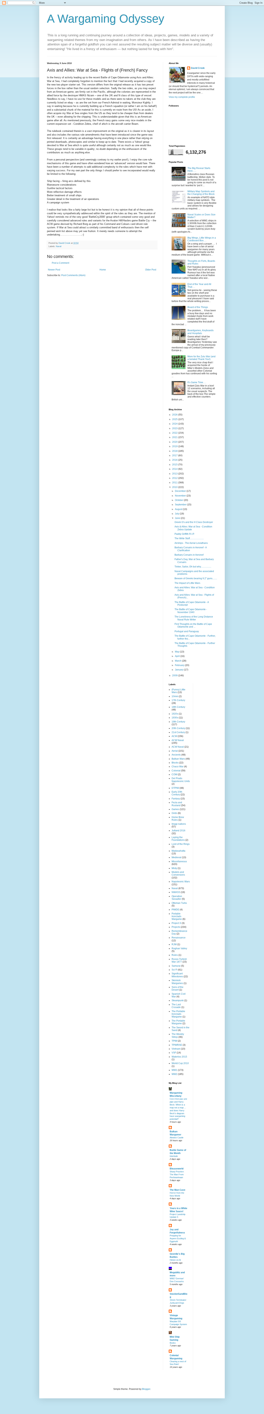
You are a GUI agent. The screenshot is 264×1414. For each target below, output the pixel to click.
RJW (174, 944)
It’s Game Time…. (196, 382)
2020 (175, 442)
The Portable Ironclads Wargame (178, 1014)
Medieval (176, 857)
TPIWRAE (177, 1045)
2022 (175, 433)
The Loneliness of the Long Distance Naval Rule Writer (194, 618)
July (177, 513)
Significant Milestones (177, 975)
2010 (175, 487)
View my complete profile (182, 97)
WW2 (174, 1074)
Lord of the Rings (181, 844)
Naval (58, 246)
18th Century (178, 707)
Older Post (150, 269)
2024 (175, 423)
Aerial (175, 751)
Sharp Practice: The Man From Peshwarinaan (177, 1174)
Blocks (175, 762)
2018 (175, 451)
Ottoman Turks (179, 903)
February (180, 665)
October (179, 500)
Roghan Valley (179, 948)
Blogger (146, 1389)
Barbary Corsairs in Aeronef (189, 554)
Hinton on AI (175, 1260)
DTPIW (175, 788)
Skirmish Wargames (177, 981)
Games (175, 809)
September (181, 504)
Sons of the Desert (177, 988)
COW (174, 774)
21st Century (178, 732)
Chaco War (177, 766)
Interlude (174, 1156)
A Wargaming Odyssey (105, 18)
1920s (175, 713)
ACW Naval (178, 740)
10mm (175, 696)
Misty (174, 868)
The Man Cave (177, 1190)
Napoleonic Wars (181, 881)
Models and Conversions (178, 873)
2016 (175, 460)
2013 (175, 473)
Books (173, 1343)
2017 (175, 455)
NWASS (176, 892)
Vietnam (176, 1048)
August (179, 509)
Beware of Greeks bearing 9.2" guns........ (196, 578)
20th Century (178, 728)
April (177, 656)
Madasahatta (178, 850)
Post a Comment (60, 263)
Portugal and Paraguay (187, 631)
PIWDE (175, 909)
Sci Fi (174, 969)
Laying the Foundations (178, 838)
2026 (175, 414)
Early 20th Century (177, 793)
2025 (175, 419)
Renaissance (179, 937)
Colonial (176, 770)
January (179, 669)
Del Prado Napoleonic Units (181, 779)
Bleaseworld (176, 1168)
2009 (175, 675)
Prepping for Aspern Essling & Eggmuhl (178, 1238)
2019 (175, 446)
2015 (175, 464)
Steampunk (178, 1000)
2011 (175, 482)
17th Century (178, 700)
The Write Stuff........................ (189, 538)
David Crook (198, 68)
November (181, 495)
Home (103, 269)
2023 (175, 428)
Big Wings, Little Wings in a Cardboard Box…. (201, 239)
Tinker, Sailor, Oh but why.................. (193, 566)
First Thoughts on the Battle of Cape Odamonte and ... (193, 625)
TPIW (174, 1041)
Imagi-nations (179, 824)
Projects (176, 927)
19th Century (178, 721)
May (177, 651)
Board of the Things (197, 307)
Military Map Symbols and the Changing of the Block (201, 192)
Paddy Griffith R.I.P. (184, 534)
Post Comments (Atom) (73, 275)
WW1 (174, 1070)
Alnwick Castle (176, 1137)
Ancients (176, 754)
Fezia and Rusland (177, 804)
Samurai (176, 966)
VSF (174, 1052)
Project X (176, 923)
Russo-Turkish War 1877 (179, 960)
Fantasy (176, 798)
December (181, 491)
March (178, 660)
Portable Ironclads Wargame (177, 916)
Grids (174, 813)
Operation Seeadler (177, 897)
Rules (175, 955)
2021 (175, 437)
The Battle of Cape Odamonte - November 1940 (191, 610)
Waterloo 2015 (179, 1056)
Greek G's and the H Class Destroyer (194, 522)
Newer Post (54, 269)
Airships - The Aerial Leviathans (191, 543)
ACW (174, 736)
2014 (175, 469)
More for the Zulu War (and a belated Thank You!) (201, 358)
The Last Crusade (176, 1006)
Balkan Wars (178, 758)
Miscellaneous (179, 861)
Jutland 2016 (178, 830)
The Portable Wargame (178, 1022)
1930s (175, 717)
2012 (175, 478)
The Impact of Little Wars (187, 583)
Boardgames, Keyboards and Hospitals (200, 331)
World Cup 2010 (180, 1063)
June (178, 518)
